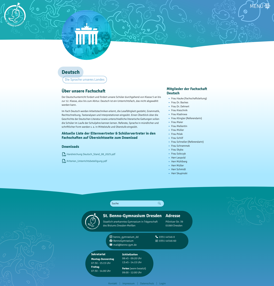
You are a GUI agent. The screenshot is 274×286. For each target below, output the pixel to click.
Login (162, 283)
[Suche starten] (159, 203)
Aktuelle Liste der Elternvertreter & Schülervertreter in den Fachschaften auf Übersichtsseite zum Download (109, 135)
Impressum (128, 283)
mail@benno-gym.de (125, 244)
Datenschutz (147, 283)
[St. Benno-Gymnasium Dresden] (15, 14)
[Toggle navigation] (268, 6)
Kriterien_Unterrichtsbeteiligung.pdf (87, 161)
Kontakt (112, 283)
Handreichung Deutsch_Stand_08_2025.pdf (91, 154)
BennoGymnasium (123, 240)
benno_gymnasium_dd (126, 236)
